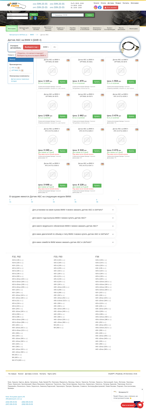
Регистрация (41, 17)
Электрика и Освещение (97, 28)
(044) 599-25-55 (11, 402)
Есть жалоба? (112, 7)
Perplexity (119, 374)
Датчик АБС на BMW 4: (52, 61)
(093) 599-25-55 (27, 404)
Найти (89, 15)
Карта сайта (52, 374)
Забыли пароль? (43, 18)
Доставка (111, 3)
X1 (10, 202)
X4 (54, 202)
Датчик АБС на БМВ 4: (120, 61)
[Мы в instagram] (96, 7)
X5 (75, 202)
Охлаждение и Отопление (84, 28)
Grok (135, 374)
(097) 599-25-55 (11, 404)
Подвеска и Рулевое (60, 28)
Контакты (126, 3)
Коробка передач (73, 28)
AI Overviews (128, 374)
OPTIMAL (15, 70)
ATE (13, 67)
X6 (97, 202)
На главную (12, 374)
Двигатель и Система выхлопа (48, 28)
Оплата (103, 3)
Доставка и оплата (31, 374)
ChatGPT (111, 374)
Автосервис (135, 3)
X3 (32, 202)
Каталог (96, 3)
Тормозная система (36, 28)
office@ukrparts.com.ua (14, 399)
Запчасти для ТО (24, 28)
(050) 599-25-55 (27, 402)
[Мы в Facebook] (100, 7)
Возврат (118, 3)
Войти (34, 14)
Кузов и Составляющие (109, 28)
